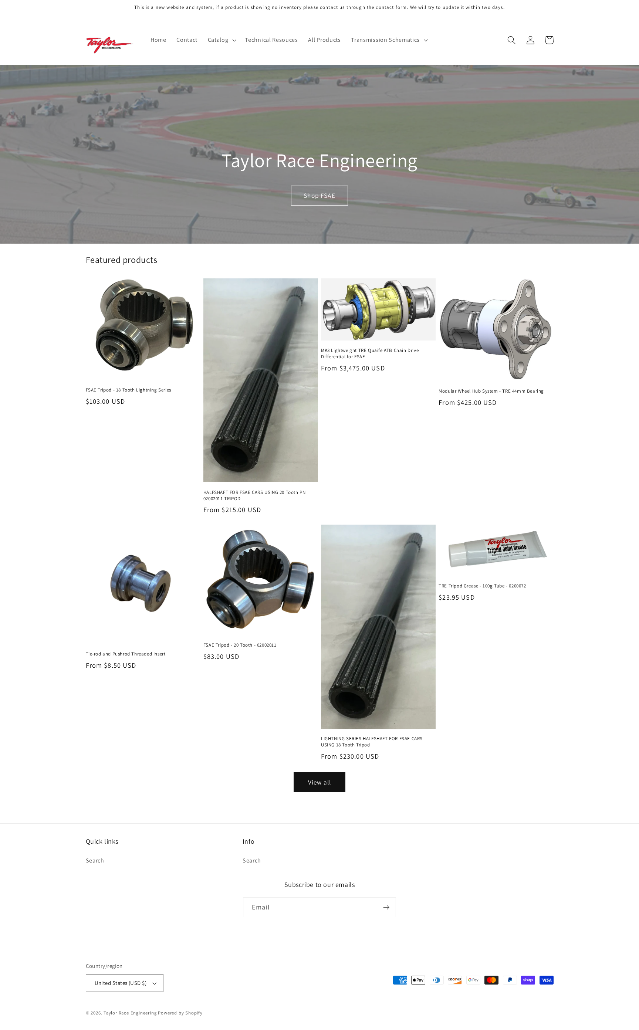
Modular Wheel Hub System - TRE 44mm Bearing (491, 391)
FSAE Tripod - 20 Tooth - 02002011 (240, 645)
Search (95, 860)
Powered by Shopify (180, 1013)
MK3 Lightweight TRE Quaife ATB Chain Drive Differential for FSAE (370, 354)
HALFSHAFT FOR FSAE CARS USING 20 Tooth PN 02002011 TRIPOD (254, 495)
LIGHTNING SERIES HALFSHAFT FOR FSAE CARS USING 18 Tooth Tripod (372, 742)
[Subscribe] (386, 908)
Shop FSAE (319, 195)
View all (319, 782)
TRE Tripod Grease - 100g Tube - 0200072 (482, 586)
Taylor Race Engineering (130, 1013)
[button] (221, 40)
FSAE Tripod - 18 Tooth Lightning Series (128, 390)
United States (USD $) (121, 982)
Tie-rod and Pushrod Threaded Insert (126, 654)
